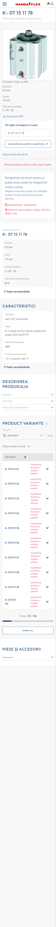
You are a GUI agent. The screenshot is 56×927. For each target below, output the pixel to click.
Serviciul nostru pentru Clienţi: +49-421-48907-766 (28, 211)
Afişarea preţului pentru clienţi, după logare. (28, 164)
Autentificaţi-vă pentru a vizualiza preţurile (36, 469)
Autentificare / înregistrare (21, 204)
